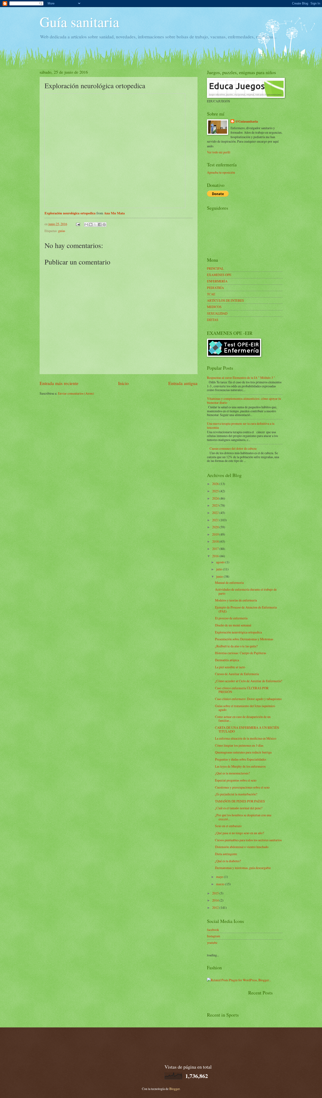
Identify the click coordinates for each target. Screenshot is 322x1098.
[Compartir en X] (95, 224)
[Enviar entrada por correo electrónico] (77, 224)
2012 (215, 907)
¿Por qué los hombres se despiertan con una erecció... (243, 817)
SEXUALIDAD (217, 313)
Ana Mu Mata (114, 213)
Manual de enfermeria (229, 582)
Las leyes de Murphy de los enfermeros (240, 766)
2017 (215, 548)
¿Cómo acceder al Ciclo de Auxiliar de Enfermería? (248, 681)
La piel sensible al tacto (230, 667)
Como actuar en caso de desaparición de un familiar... (243, 718)
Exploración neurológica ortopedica (70, 213)
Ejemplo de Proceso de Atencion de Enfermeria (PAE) (246, 609)
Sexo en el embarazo (228, 826)
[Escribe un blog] (90, 224)
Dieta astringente (226, 854)
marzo (220, 884)
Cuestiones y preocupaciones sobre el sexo (242, 787)
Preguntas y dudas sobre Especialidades (240, 759)
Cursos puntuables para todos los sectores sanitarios (248, 840)
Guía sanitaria (79, 21)
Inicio (123, 383)
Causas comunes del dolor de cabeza (233, 448)
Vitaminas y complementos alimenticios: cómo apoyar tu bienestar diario (244, 400)
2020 (215, 527)
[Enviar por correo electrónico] (86, 224)
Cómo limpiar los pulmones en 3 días (239, 745)
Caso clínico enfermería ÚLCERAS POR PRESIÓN (241, 690)
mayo (220, 876)
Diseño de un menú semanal (233, 625)
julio (219, 569)
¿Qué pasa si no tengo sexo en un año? (239, 833)
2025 (215, 491)
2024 (215, 498)
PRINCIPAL (215, 268)
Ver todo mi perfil (218, 152)
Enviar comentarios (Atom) (76, 393)
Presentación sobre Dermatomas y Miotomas (244, 639)
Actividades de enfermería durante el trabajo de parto (246, 591)
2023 (215, 505)
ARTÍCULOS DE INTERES (225, 300)
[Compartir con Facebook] (99, 224)
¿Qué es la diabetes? (228, 861)
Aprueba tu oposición (221, 172)
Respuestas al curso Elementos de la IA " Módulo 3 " (241, 377)
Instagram (213, 936)
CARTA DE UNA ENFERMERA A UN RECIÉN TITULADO (247, 729)
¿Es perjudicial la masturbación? (236, 794)
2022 (215, 512)
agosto (220, 562)
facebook (213, 929)
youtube (212, 942)
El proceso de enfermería (231, 618)
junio (220, 576)
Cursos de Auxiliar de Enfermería (237, 674)
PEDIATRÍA (215, 287)
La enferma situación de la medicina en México (245, 738)
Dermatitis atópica (227, 660)
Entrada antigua (183, 383)
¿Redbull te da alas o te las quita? (236, 646)
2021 (215, 520)
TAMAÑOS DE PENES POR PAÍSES (240, 801)
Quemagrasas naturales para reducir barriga (243, 752)
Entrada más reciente (59, 383)
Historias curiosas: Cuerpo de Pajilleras (240, 653)
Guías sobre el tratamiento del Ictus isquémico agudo (245, 708)
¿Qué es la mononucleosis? (232, 773)
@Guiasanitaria (246, 121)
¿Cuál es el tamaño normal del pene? (238, 808)
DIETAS (212, 319)
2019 (215, 534)
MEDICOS (214, 307)
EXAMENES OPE (219, 274)
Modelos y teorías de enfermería (236, 600)
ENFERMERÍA (217, 281)
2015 (215, 893)
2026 (215, 483)
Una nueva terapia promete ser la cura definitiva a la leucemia (240, 425)
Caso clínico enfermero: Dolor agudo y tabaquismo (248, 699)
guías (61, 230)
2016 (215, 556)
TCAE (211, 294)
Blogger (174, 1088)
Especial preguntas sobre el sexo (235, 780)
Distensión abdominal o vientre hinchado (241, 847)
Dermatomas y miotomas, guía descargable (243, 868)
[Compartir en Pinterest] (104, 224)
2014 (215, 900)
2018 (215, 541)
